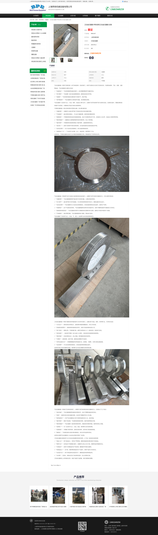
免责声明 (49, 528)
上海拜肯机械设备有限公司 (41, 526)
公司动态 (85, 15)
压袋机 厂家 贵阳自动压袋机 (37, 105)
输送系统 (34, 40)
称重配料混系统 (36, 44)
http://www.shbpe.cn (56, 465)
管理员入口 (54, 528)
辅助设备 (34, 54)
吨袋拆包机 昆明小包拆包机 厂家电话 (59, 506)
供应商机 (48, 15)
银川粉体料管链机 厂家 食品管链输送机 (38, 75)
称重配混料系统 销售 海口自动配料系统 (38, 85)
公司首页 (36, 15)
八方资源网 (43, 528)
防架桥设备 (34, 51)
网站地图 (60, 528)
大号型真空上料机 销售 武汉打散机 (79, 506)
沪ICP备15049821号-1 (50, 523)
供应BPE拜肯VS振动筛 (38, 58)
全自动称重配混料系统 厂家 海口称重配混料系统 (38, 88)
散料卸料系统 (35, 36)
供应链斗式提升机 (36, 29)
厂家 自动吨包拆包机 (98, 506)
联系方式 (110, 15)
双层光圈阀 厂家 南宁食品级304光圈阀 (38, 98)
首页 (36, 19)
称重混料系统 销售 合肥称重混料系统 (38, 91)
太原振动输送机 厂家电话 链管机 (38, 78)
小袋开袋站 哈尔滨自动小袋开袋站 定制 (40, 506)
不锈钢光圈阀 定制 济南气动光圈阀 (38, 95)
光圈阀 (46, 19)
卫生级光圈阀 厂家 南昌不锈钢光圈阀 (38, 101)
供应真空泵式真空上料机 (38, 61)
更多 (45, 71)
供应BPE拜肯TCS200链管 (38, 33)
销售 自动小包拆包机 (118, 506)
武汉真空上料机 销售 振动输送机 (38, 81)
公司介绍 (73, 15)
